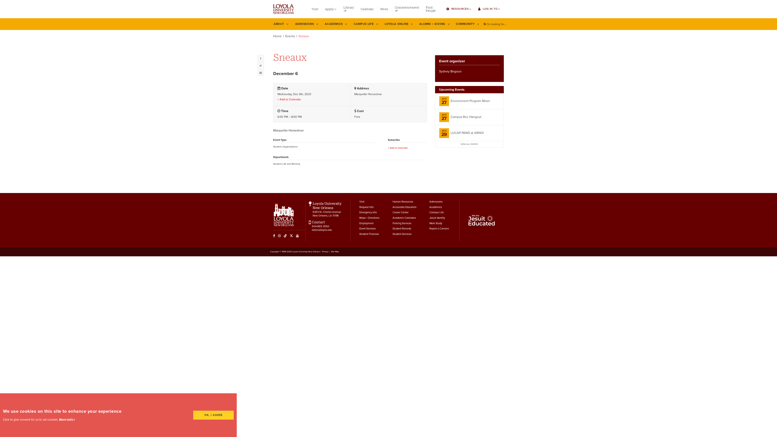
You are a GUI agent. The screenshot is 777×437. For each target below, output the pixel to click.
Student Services (402, 234)
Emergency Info (368, 212)
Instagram (279, 235)
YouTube (297, 235)
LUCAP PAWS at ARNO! (467, 133)
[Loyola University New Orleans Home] (283, 9)
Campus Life (436, 212)
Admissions (436, 201)
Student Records (402, 228)
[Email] (260, 72)
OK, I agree (213, 415)
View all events (469, 144)
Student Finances (369, 234)
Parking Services (402, 223)
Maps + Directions (369, 218)
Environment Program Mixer (470, 101)
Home (277, 36)
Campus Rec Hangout (466, 117)
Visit (361, 201)
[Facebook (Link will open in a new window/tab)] (260, 58)
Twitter (291, 235)
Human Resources (403, 201)
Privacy (325, 251)
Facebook (274, 235)
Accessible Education (404, 207)
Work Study (435, 223)
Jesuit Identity (437, 218)
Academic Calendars (404, 218)
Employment (366, 223)
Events (290, 36)
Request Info (366, 207)
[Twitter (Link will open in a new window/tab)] (260, 65)
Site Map (335, 251)
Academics (435, 207)
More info (66, 419)
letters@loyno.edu (322, 230)
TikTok (285, 235)
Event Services (367, 228)
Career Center (401, 212)
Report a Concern (439, 228)
